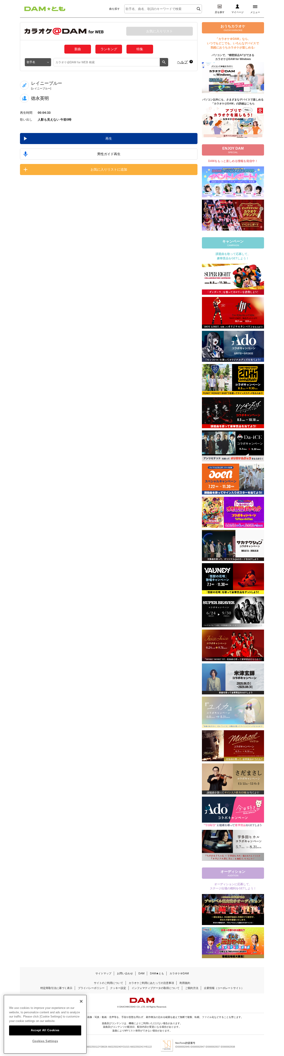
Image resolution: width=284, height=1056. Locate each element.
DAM (141, 973)
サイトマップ (103, 973)
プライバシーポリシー (91, 988)
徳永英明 (40, 98)
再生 (108, 138)
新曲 (77, 49)
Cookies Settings (45, 1041)
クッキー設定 (118, 988)
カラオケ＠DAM (179, 973)
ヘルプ (182, 62)
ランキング (109, 49)
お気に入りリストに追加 (109, 169)
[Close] (81, 1001)
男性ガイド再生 (108, 154)
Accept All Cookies (45, 1030)
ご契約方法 (191, 988)
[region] (45, 1024)
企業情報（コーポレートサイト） (224, 988)
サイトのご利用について (108, 983)
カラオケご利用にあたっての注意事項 (151, 983)
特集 (139, 49)
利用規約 (184, 983)
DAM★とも (157, 973)
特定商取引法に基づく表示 (56, 988)
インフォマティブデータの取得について (155, 988)
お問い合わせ (125, 973)
